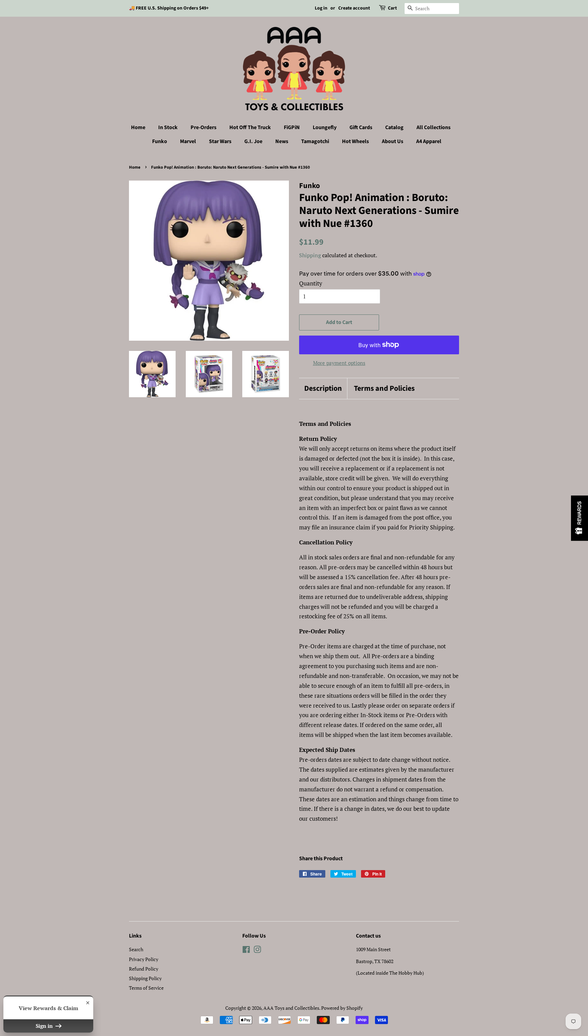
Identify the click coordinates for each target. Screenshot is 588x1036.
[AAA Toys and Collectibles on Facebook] (246, 950)
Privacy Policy (143, 959)
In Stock (168, 127)
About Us (392, 141)
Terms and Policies (384, 388)
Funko (159, 141)
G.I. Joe (253, 141)
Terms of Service (146, 988)
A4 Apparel (428, 141)
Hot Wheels (355, 141)
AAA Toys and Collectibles (291, 1008)
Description (323, 388)
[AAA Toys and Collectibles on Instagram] (257, 950)
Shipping (310, 255)
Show (579, 518)
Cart (392, 8)
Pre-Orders (203, 127)
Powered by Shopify (342, 1008)
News (281, 141)
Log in (321, 8)
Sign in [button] (45, 1025)
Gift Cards (360, 127)
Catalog (394, 127)
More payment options (339, 362)
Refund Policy (143, 968)
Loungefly (325, 127)
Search (136, 949)
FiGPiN (292, 127)
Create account (354, 8)
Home (138, 127)
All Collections (433, 127)
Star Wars (220, 141)
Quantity (310, 283)
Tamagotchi (315, 141)
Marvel (188, 141)
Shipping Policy (145, 978)
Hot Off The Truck (250, 127)
